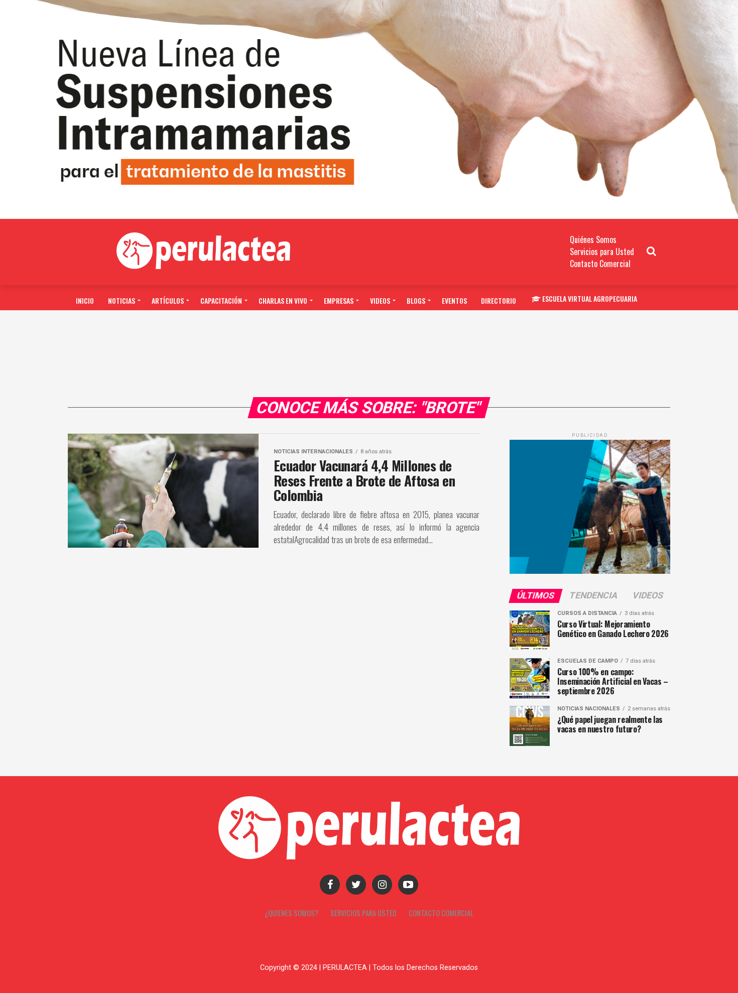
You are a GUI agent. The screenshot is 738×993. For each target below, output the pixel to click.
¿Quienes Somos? (291, 913)
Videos (380, 300)
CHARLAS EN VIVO (283, 300)
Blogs (416, 300)
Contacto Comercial (600, 264)
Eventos (454, 300)
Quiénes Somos (593, 239)
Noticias (121, 300)
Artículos (168, 300)
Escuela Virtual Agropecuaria (589, 298)
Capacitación (221, 300)
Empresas (338, 300)
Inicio (85, 300)
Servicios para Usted (602, 251)
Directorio (498, 300)
